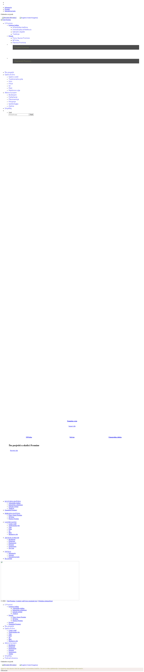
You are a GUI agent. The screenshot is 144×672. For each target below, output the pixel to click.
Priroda (11, 36)
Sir (10, 86)
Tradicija (16, 34)
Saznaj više (72, 426)
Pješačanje (13, 97)
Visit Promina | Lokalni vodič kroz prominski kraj (22, 601)
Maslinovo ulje (14, 90)
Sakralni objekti (19, 32)
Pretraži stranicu (11, 658)
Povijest (11, 622)
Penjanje (12, 101)
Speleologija (13, 104)
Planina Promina (19, 42)
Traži (10, 112)
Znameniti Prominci (11, 510)
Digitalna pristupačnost (45, 601)
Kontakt (7, 9)
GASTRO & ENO (10, 522)
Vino (10, 81)
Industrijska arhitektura (22, 29)
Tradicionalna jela (16, 79)
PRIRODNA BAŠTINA (12, 513)
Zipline (11, 106)
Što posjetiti (9, 72)
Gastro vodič (13, 77)
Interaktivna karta (10, 11)
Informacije (8, 7)
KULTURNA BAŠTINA (13, 501)
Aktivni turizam (11, 92)
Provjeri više (14, 450)
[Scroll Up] (1, 667)
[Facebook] (5, 2)
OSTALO (8, 551)
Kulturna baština (14, 25)
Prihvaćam (4, 670)
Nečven (72, 437)
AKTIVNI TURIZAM (12, 538)
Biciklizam (13, 95)
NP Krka (16, 40)
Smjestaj (11, 555)
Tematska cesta (72, 421)
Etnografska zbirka (115, 437)
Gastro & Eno (10, 74)
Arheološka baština (20, 27)
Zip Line (11, 548)
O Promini (9, 23)
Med (10, 88)
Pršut (11, 83)
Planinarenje (14, 99)
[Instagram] (5, 4)
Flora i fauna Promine (21, 38)
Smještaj (8, 108)
